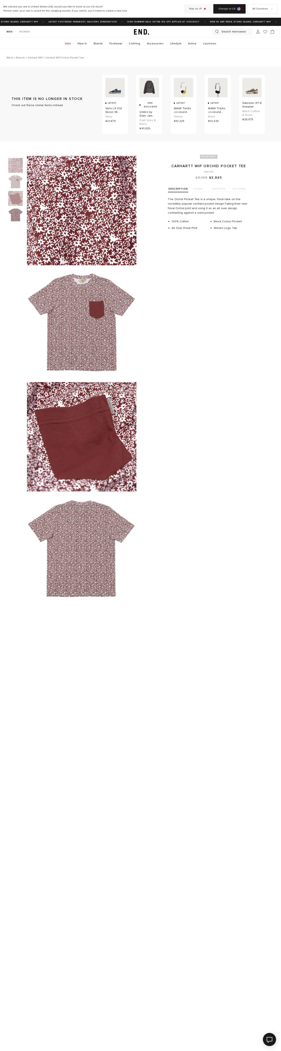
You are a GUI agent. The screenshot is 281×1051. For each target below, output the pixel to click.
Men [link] (10, 31)
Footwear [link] (115, 43)
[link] (140, 31)
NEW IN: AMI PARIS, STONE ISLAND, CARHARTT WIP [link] (236, 22)
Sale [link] (68, 43)
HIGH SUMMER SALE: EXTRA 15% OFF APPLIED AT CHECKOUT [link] (159, 22)
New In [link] (82, 43)
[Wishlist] (265, 32)
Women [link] (24, 31)
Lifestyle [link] (176, 43)
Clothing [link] (134, 43)
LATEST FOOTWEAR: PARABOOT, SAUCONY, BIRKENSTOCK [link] (78, 22)
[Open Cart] (272, 32)
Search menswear (234, 31)
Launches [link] (209, 43)
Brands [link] (98, 43)
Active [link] (192, 43)
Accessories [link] (155, 43)
